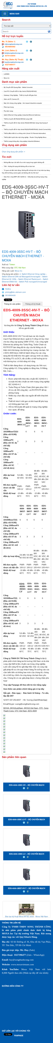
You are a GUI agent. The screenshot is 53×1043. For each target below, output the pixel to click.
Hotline (8, 289)
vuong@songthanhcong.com (27, 704)
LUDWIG (6, 74)
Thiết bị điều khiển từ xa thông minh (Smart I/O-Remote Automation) (25, 133)
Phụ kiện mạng (8, 111)
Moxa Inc (7, 78)
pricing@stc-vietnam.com (15, 292)
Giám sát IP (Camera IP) (11, 99)
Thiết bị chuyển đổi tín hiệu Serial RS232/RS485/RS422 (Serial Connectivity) (27, 129)
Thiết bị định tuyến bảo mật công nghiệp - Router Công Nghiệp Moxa (25, 137)
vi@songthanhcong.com (13, 44)
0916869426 (10, 295)
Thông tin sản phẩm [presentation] (12, 304)
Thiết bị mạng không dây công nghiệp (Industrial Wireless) (22, 141)
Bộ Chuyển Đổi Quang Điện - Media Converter (18, 87)
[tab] (12, 304)
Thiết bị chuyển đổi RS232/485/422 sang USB (18, 119)
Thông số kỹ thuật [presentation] (32, 304)
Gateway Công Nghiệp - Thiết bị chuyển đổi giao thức (20, 95)
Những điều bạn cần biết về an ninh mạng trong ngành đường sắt (24, 162)
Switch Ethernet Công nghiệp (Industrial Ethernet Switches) (22, 115)
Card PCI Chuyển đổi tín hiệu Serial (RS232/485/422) (20, 91)
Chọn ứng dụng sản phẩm (13, 151)
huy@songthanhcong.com (14, 62)
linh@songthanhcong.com (14, 53)
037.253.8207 (15, 700)
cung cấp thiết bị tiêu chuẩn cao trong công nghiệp (24, 664)
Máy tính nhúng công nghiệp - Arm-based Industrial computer (23, 103)
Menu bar (14, 13)
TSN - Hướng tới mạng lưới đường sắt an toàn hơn (19, 166)
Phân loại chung (9, 107)
